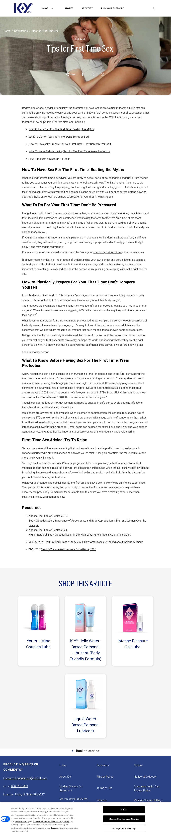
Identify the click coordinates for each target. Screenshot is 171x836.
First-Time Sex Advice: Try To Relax (49, 158)
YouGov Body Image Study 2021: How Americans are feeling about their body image (95, 542)
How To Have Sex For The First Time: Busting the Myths (61, 129)
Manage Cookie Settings (148, 800)
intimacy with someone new (49, 496)
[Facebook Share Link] (82, 74)
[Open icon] (154, 8)
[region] (85, 819)
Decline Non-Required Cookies (124, 819)
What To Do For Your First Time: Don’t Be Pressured (59, 136)
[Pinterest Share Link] (92, 74)
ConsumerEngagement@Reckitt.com (25, 778)
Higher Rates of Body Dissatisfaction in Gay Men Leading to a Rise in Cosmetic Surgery (80, 534)
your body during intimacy (108, 252)
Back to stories (87, 751)
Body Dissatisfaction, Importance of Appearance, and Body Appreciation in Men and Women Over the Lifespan (87, 523)
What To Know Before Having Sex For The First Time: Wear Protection (69, 151)
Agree (124, 809)
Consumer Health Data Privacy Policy (51, 821)
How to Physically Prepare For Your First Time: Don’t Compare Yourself (70, 144)
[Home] (23, 8)
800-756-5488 (19, 786)
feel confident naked (92, 344)
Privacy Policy (22, 821)
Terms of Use (57, 828)
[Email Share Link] (102, 74)
